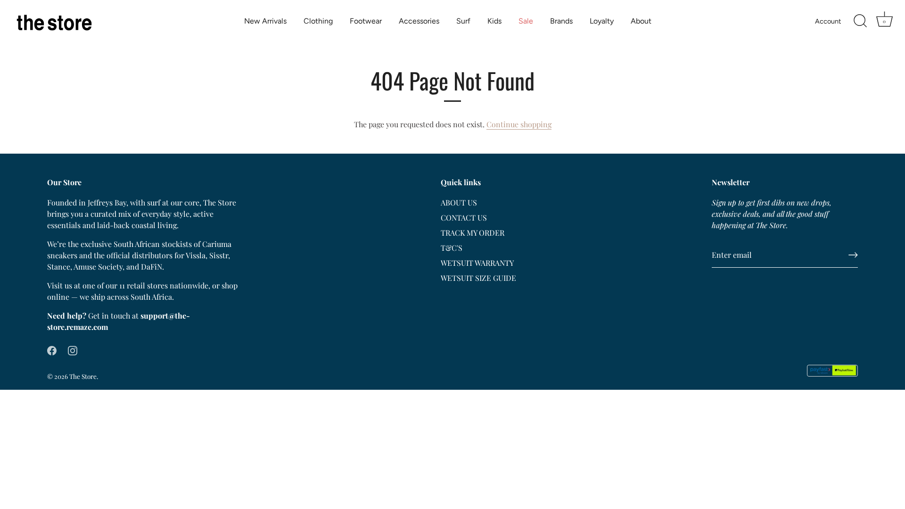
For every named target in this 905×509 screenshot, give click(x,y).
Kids (494, 20)
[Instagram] (72, 349)
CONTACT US (464, 217)
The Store (83, 376)
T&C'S (451, 248)
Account (828, 21)
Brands (561, 20)
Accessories (419, 20)
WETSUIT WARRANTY (477, 263)
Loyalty (602, 20)
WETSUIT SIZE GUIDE (478, 278)
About (641, 20)
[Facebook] (52, 349)
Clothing (318, 20)
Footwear (366, 20)
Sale (525, 20)
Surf (463, 20)
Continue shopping (518, 124)
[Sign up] (853, 255)
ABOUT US (459, 202)
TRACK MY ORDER (472, 233)
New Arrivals (265, 20)
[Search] (860, 21)
